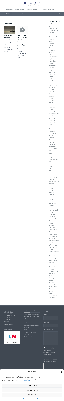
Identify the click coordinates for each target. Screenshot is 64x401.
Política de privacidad (34, 398)
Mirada (51, 190)
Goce (51, 153)
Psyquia (51, 249)
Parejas (51, 208)
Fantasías (52, 144)
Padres (51, 205)
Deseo (51, 109)
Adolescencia (53, 30)
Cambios (52, 74)
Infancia (51, 166)
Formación (52, 146)
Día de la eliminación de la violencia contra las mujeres (54, 116)
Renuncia (52, 256)
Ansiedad (52, 52)
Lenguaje (52, 173)
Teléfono (47, 322)
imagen (51, 164)
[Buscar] (59, 14)
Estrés (51, 140)
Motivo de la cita (49, 329)
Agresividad (53, 37)
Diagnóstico (53, 122)
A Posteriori (53, 28)
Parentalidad (53, 210)
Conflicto (52, 78)
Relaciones (52, 254)
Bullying (52, 72)
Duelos (51, 129)
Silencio (51, 269)
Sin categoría (53, 271)
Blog (50, 70)
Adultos (51, 32)
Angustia (52, 50)
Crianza (51, 92)
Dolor (51, 127)
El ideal (51, 135)
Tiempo (51, 282)
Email (46, 314)
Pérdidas (52, 216)
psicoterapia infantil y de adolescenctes (54, 239)
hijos (50, 157)
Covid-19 (52, 89)
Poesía (51, 223)
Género (51, 151)
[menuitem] (9, 9)
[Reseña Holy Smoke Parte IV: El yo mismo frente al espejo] (22, 30)
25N (50, 24)
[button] (61, 372)
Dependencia (53, 105)
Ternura (51, 280)
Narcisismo (52, 197)
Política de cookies (23, 398)
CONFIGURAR (32, 394)
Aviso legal (42, 398)
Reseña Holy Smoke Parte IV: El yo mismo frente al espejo (22, 40)
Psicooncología (54, 232)
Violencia (52, 297)
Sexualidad (52, 267)
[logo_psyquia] (32, 3)
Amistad (51, 46)
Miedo (51, 188)
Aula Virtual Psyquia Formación (53, 63)
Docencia (52, 124)
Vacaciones (52, 293)
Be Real (51, 67)
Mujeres (51, 195)
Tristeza (51, 291)
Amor (51, 48)
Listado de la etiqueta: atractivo (14, 14)
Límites (51, 175)
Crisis (50, 94)
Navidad (51, 199)
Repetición (52, 258)
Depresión (52, 107)
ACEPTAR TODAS (32, 385)
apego (51, 54)
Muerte (51, 192)
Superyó (52, 278)
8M (50, 26)
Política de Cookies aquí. (24, 380)
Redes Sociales (54, 251)
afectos (51, 35)
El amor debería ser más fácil (32, 321)
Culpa (51, 98)
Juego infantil (53, 170)
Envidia (51, 138)
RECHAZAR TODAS (32, 390)
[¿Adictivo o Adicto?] (9, 30)
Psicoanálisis (53, 230)
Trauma (51, 289)
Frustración (53, 148)
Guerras (51, 155)
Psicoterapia (53, 234)
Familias (51, 142)
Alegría (51, 39)
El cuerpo (52, 133)
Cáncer (51, 76)
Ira (50, 168)
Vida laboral (53, 295)
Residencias (53, 260)
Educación (52, 131)
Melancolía (52, 186)
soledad (51, 276)
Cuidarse (52, 96)
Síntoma (52, 273)
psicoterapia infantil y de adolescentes (53, 245)
